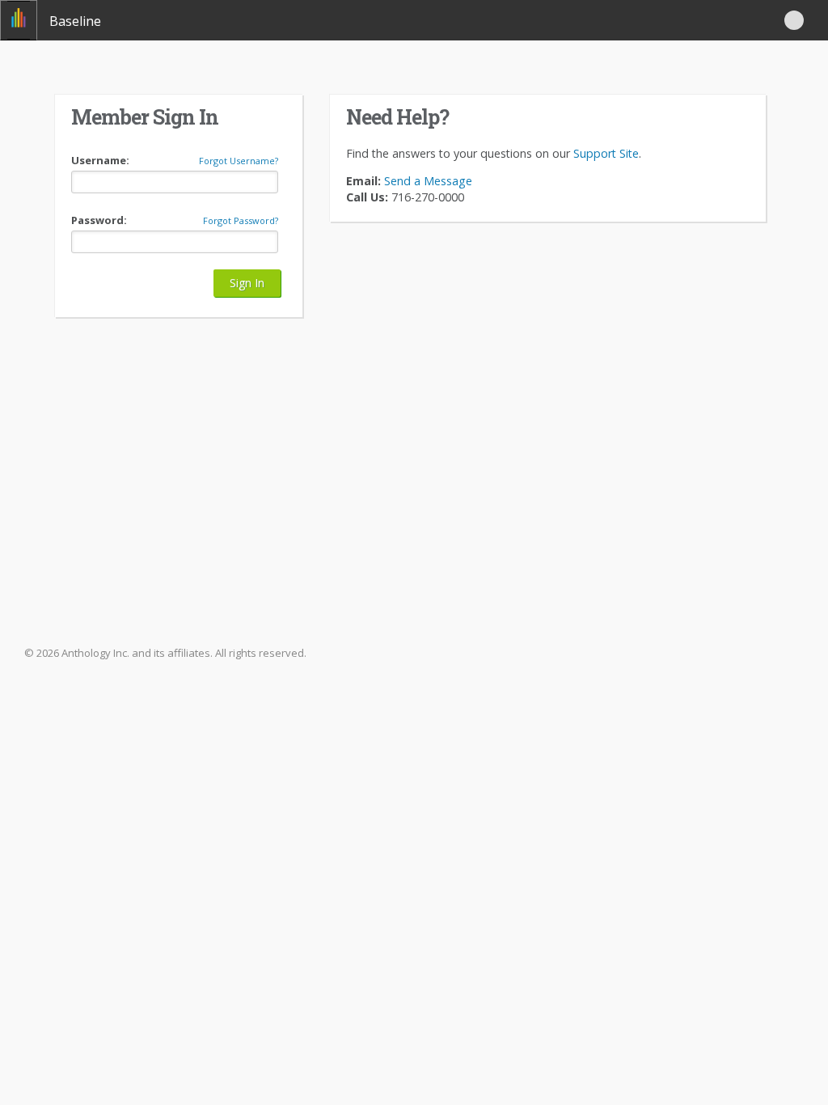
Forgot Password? (240, 221)
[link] (18, 20)
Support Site (606, 153)
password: (99, 220)
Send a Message (426, 180)
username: (100, 160)
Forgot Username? (238, 161)
